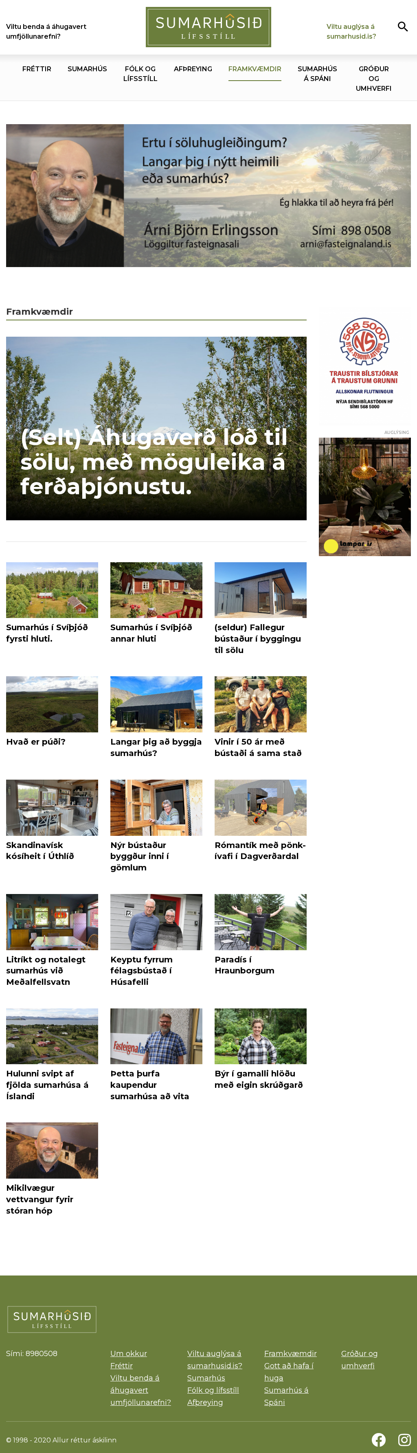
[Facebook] (378, 1440)
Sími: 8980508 (31, 1353)
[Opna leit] (403, 26)
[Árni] (208, 197)
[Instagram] (404, 1440)
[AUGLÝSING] (365, 497)
